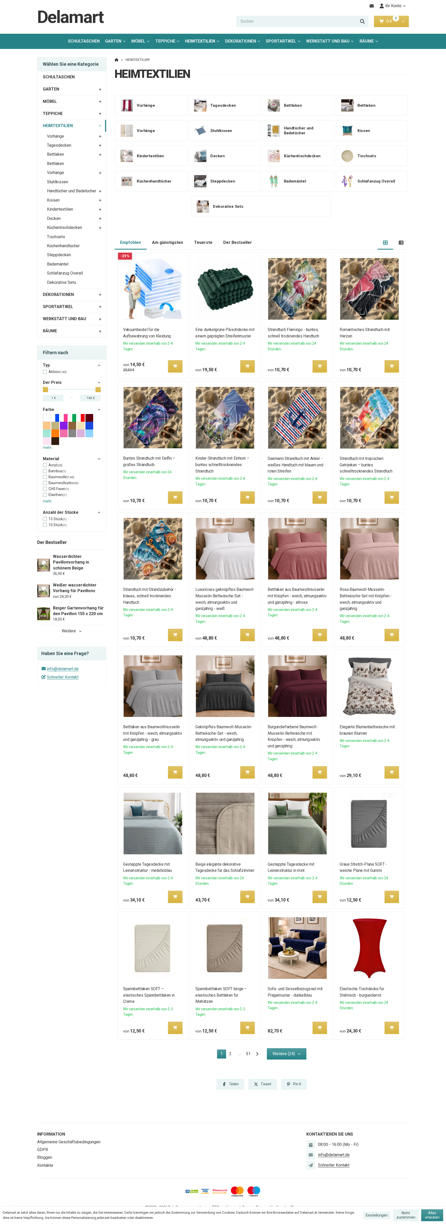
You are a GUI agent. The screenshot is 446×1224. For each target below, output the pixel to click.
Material (51, 458)
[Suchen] (362, 21)
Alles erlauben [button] (432, 1215)
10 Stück (58, 525)
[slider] (45, 389)
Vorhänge (55, 136)
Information (51, 1134)
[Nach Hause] (116, 60)
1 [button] (223, 1054)
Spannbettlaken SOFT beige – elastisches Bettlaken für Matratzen (221, 995)
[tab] (385, 242)
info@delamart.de (63, 668)
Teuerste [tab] (203, 242)
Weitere (69, 630)
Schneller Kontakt (62, 677)
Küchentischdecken (64, 227)
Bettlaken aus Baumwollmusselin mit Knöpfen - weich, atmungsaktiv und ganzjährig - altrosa (297, 596)
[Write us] (310, 1165)
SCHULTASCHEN (84, 41)
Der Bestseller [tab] (237, 242)
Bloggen (44, 1157)
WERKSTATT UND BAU (327, 41)
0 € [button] (391, 21)
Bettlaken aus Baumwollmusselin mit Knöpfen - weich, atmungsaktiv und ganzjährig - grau (152, 733)
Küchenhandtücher (63, 245)
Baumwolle (61, 477)
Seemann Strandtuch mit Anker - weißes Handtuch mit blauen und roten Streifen (295, 465)
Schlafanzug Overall (65, 273)
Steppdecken (59, 254)
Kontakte (45, 1165)
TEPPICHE (165, 41)
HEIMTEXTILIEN (201, 43)
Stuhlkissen (57, 181)
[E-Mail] (372, 6)
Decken (54, 218)
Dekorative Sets (61, 282)
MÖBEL (138, 41)
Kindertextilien (60, 209)
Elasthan (58, 495)
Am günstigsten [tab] (167, 242)
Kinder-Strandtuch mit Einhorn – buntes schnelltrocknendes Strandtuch (222, 465)
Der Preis (52, 382)
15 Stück (58, 519)
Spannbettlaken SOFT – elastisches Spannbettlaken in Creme (149, 995)
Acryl (55, 465)
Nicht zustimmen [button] (405, 1215)
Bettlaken (55, 154)
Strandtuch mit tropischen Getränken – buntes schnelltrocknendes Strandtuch (366, 465)
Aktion (58, 372)
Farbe (48, 409)
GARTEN (113, 41)
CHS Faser (59, 489)
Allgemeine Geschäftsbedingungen (68, 1141)
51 (248, 1053)
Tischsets (56, 236)
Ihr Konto (393, 5)
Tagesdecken (59, 145)
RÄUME (367, 41)
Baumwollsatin (63, 483)
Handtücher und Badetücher (71, 190)
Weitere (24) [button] (284, 1053)
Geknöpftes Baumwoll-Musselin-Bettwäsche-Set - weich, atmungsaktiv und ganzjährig (223, 733)
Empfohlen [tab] (130, 242)
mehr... (48, 447)
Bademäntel (57, 264)
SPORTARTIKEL (281, 41)
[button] (403, 21)
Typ (46, 365)
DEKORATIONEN (240, 41)
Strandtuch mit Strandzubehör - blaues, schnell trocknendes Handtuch (149, 596)
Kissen (53, 200)
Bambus (57, 471)
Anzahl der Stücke (60, 512)
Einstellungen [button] (377, 1215)
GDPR (42, 1149)
